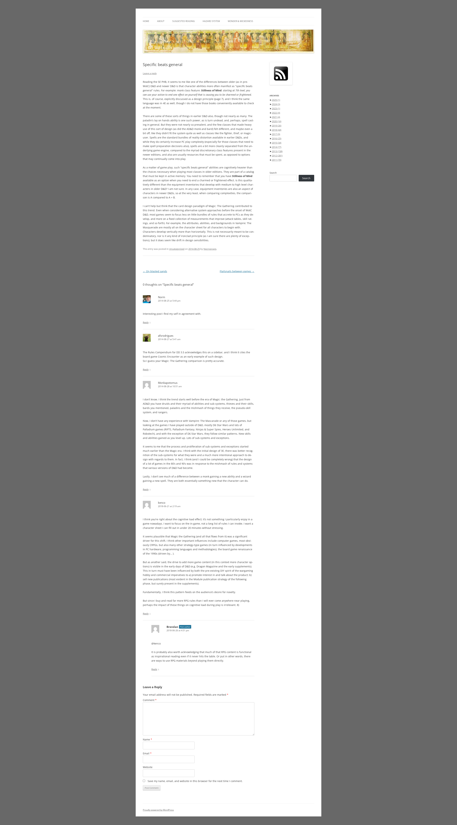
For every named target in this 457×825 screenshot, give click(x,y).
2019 (276, 125)
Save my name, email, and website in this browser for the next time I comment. (195, 781)
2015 (276, 142)
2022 (276, 112)
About (160, 21)
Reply (146, 322)
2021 (276, 117)
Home (146, 21)
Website (147, 767)
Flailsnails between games (237, 271)
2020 (276, 121)
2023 (276, 108)
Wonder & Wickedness (240, 21)
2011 (276, 159)
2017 (276, 134)
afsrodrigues (165, 335)
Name (147, 739)
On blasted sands (155, 271)
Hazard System (211, 21)
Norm (161, 297)
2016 (276, 138)
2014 (276, 147)
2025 (276, 100)
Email (147, 753)
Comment (150, 700)
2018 (276, 129)
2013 (277, 151)
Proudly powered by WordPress (158, 809)
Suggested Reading (183, 21)
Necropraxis (210, 248)
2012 (277, 155)
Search (273, 172)
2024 (276, 104)
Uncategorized (176, 248)
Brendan (172, 627)
